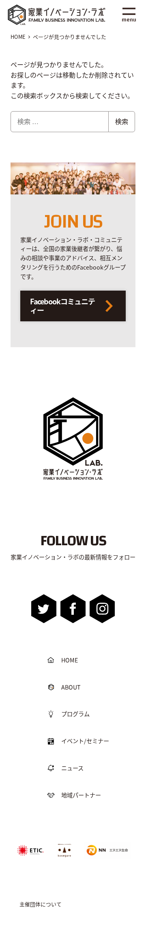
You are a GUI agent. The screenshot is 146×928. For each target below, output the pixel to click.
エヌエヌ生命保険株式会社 (105, 844)
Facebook (73, 609)
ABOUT (71, 687)
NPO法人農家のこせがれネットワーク (64, 850)
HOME (69, 660)
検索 (121, 121)
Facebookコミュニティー (62, 305)
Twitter (44, 609)
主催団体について (40, 904)
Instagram (102, 609)
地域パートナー (81, 795)
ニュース (72, 768)
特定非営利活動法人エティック (30, 847)
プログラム (75, 714)
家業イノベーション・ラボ (53, 14)
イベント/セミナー (85, 741)
